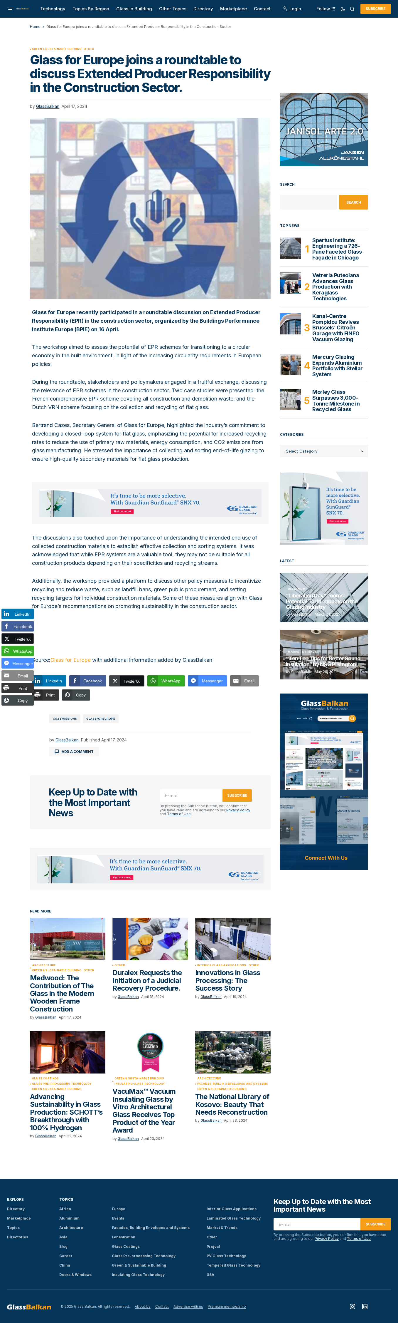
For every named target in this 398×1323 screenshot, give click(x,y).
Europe (118, 1209)
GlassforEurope (100, 718)
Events (118, 1218)
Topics (13, 1227)
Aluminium (297, 588)
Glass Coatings (45, 1078)
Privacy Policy (238, 810)
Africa (65, 1209)
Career (65, 1256)
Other (89, 49)
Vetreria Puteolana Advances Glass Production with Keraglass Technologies (335, 287)
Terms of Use (179, 814)
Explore (15, 1199)
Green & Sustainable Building (56, 49)
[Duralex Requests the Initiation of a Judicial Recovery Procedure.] (150, 939)
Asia (63, 1237)
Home (35, 26)
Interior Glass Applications (221, 965)
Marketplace (19, 1218)
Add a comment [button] (78, 751)
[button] (10, 8)
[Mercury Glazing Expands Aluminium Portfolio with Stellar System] (290, 364)
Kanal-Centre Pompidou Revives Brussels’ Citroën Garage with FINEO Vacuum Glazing (336, 327)
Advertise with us (188, 1306)
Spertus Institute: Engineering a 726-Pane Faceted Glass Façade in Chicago (337, 249)
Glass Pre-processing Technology (62, 1083)
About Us (143, 1306)
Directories (17, 1237)
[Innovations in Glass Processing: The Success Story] (233, 939)
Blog (63, 1246)
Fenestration (123, 1237)
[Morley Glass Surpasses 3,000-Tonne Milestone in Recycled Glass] (290, 399)
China (64, 1265)
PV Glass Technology (226, 1256)
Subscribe (376, 8)
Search (287, 184)
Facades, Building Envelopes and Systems (232, 1083)
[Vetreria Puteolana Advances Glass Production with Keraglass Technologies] (290, 283)
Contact (162, 1306)
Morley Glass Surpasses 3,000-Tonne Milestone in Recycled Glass (336, 400)
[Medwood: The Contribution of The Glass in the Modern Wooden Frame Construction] (67, 939)
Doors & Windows (75, 1274)
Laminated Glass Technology (234, 1218)
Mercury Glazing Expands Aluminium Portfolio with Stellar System (337, 365)
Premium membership (227, 1306)
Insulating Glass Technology (139, 1083)
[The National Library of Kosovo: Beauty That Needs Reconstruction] (233, 1052)
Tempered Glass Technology (233, 1265)
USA (210, 1274)
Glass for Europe (70, 660)
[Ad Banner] (150, 503)
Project (213, 1246)
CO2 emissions (65, 718)
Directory (16, 1209)
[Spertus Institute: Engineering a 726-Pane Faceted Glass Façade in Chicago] (290, 248)
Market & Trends (302, 651)
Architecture (44, 965)
